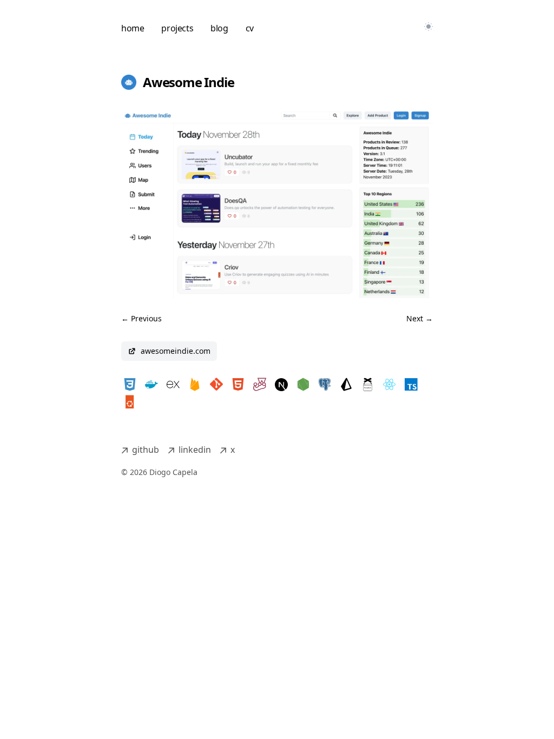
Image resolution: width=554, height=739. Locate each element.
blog (219, 28)
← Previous (141, 318)
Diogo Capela (173, 472)
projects (177, 28)
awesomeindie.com (175, 351)
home (132, 28)
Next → (419, 318)
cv (250, 28)
